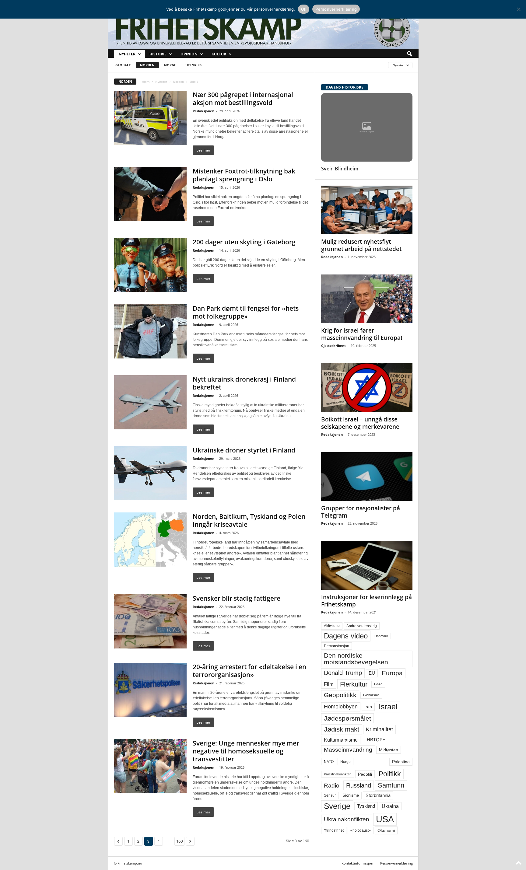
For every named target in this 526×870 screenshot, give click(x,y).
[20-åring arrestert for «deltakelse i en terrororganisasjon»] (150, 690)
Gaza (378, 684)
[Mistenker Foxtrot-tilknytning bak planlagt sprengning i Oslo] (150, 194)
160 (179, 841)
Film (328, 684)
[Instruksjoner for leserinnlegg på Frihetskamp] (366, 565)
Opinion (189, 54)
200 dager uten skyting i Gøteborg (244, 242)
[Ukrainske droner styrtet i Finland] (150, 473)
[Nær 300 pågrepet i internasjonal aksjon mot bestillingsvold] (150, 118)
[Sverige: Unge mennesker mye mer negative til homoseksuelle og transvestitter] (150, 766)
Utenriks (193, 65)
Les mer (203, 150)
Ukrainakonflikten (346, 819)
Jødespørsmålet (347, 718)
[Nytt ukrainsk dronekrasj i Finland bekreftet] (150, 402)
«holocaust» (360, 830)
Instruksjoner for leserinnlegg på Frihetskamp (366, 600)
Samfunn (391, 785)
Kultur (219, 54)
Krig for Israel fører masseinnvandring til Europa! (361, 334)
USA (385, 819)
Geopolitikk (340, 694)
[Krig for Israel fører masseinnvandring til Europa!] (366, 298)
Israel (388, 706)
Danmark (381, 636)
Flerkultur (353, 684)
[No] (518, 9)
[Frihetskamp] (263, 29)
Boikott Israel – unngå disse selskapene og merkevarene (360, 423)
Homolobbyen (341, 707)
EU (372, 673)
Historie (158, 54)
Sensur (330, 795)
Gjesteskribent (333, 345)
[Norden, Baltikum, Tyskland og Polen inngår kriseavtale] (150, 539)
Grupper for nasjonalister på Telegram (360, 511)
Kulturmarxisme (341, 739)
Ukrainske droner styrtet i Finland (244, 450)
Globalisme (371, 695)
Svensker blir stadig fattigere (236, 598)
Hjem (145, 81)
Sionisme (350, 795)
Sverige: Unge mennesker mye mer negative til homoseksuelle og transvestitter (246, 751)
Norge (170, 65)
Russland (358, 785)
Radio (331, 785)
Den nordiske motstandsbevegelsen (356, 659)
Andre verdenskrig (361, 626)
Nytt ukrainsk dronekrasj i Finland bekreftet (244, 383)
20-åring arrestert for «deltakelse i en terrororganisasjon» (249, 670)
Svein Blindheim (339, 168)
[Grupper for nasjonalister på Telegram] (366, 476)
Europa (392, 672)
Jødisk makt (341, 729)
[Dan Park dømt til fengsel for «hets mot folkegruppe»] (150, 331)
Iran (368, 706)
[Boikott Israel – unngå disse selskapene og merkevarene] (366, 387)
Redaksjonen (203, 111)
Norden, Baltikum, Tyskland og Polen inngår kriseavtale (249, 520)
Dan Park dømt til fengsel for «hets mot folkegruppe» (246, 312)
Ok (304, 9)
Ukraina (390, 806)
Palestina (401, 761)
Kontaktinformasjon (357, 863)
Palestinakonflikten (337, 774)
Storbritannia (378, 795)
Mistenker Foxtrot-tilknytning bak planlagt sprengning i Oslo (244, 175)
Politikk (390, 774)
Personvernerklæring (396, 863)
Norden (147, 65)
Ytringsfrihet (334, 830)
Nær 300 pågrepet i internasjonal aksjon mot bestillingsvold (243, 98)
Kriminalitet (379, 729)
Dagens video (346, 636)
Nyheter (127, 54)
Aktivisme (332, 626)
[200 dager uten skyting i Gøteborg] (150, 265)
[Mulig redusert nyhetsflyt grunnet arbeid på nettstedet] (366, 210)
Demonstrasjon (336, 646)
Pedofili (365, 774)
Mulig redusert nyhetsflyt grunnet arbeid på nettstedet (361, 245)
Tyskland (366, 806)
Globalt (123, 65)
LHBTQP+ (374, 739)
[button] (409, 54)
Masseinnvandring (348, 749)
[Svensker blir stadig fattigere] (150, 621)
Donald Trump (343, 672)
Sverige (337, 806)
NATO (329, 762)
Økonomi (386, 830)
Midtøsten (388, 749)
